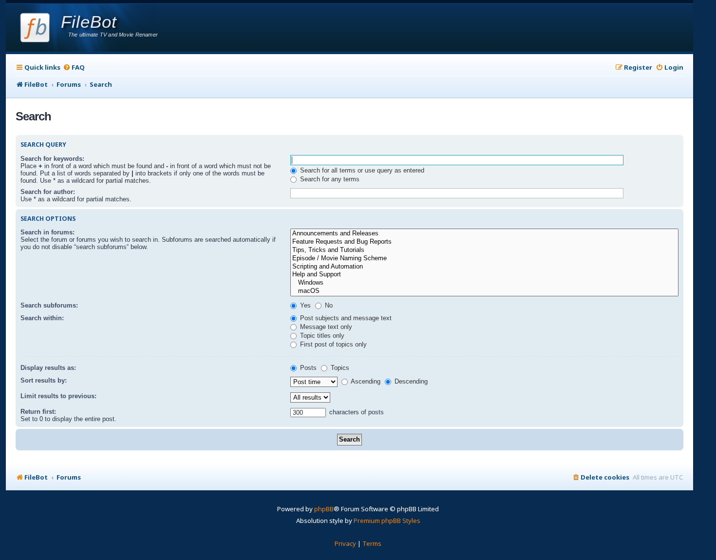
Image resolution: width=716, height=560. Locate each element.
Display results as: (48, 367)
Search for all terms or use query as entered (361, 170)
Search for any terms (328, 179)
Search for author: (47, 191)
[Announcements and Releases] (484, 234)
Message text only (325, 326)
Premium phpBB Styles (387, 520)
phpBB (324, 508)
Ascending (364, 381)
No (328, 305)
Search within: (42, 318)
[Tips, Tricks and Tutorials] (484, 250)
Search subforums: (49, 305)
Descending (410, 381)
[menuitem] (74, 67)
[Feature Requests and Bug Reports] (484, 242)
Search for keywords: (52, 158)
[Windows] (484, 283)
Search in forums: (47, 232)
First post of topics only (332, 344)
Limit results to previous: (58, 396)
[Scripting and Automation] (484, 267)
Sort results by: (43, 380)
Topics (339, 367)
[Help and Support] (484, 274)
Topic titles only (321, 335)
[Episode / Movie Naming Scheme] (484, 258)
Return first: (38, 411)
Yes (304, 305)
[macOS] (484, 291)
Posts (307, 367)
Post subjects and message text (345, 318)
